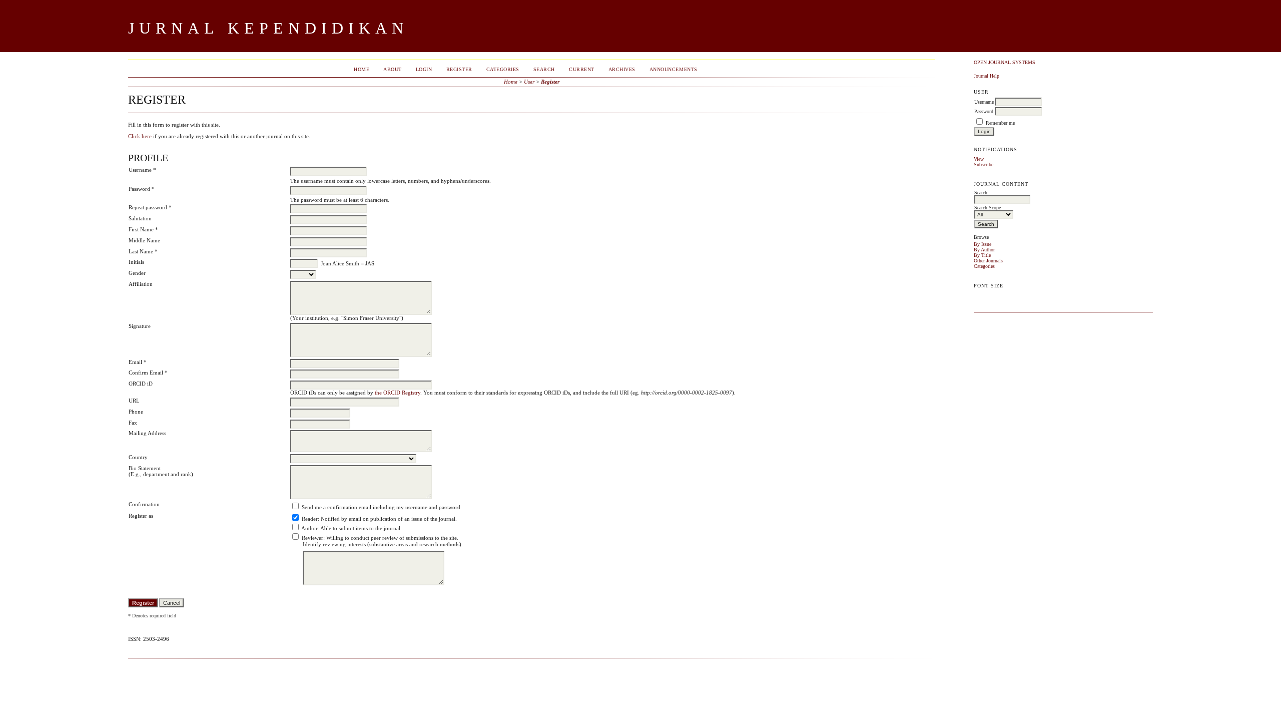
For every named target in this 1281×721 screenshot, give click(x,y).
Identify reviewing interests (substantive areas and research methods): (383, 544)
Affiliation (141, 284)
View (979, 159)
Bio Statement (145, 468)
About (392, 69)
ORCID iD (141, 384)
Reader (310, 519)
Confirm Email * (148, 373)
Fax (133, 423)
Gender (137, 273)
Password (983, 111)
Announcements (674, 69)
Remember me (1000, 123)
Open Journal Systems (1004, 62)
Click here (140, 136)
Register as (141, 516)
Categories (984, 266)
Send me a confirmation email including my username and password (381, 507)
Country (138, 457)
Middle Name (144, 240)
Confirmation (144, 504)
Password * (142, 189)
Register (459, 69)
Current (581, 69)
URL (134, 401)
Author (309, 528)
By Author (984, 249)
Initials (136, 262)
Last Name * (143, 251)
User (529, 82)
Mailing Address (147, 433)
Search (544, 69)
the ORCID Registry (397, 393)
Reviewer (312, 538)
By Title (982, 255)
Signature (140, 326)
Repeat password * (150, 207)
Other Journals (988, 260)
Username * (142, 170)
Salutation (140, 218)
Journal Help (986, 76)
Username (984, 102)
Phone (136, 412)
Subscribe (983, 164)
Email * (138, 362)
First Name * (143, 229)
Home (361, 69)
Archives (621, 69)
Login (424, 69)
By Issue (982, 244)
